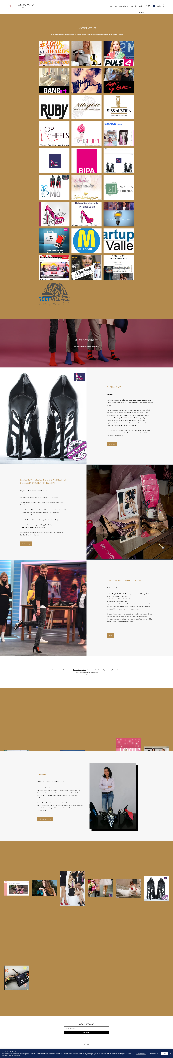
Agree (164, 1054)
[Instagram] (149, 6)
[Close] (170, 1053)
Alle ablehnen (153, 1054)
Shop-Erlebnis (41, 810)
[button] (164, 6)
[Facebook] (146, 6)
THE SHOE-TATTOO (25, 4)
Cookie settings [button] (141, 1054)
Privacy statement (14, 1055)
